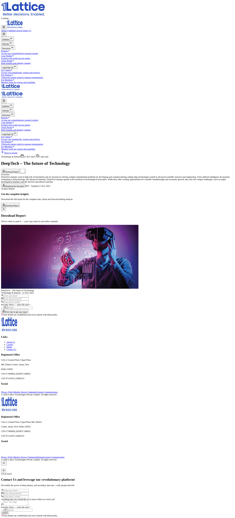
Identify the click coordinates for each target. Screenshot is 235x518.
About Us (5, 30)
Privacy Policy (7, 392)
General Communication (47, 392)
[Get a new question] (5, 307)
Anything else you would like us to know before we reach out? (28, 499)
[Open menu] (4, 27)
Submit (5, 513)
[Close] (3, 209)
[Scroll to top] (4, 463)
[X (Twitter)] (2, 390)
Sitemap (39, 457)
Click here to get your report (16, 312)
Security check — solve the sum (15, 304)
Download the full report (14, 186)
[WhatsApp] (10, 390)
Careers (18, 30)
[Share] (22, 171)
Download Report (12, 172)
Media (12, 30)
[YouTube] (8, 390)
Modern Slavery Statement (25, 392)
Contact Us (26, 30)
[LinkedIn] (5, 390)
